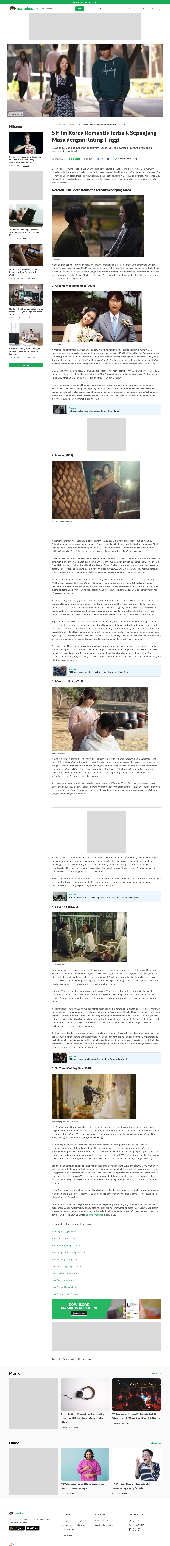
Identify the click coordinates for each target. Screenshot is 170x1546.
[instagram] (138, 1529)
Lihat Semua (26, 365)
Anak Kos (132, 4)
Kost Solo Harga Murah (63, 1280)
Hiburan (71, 124)
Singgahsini (81, 1525)
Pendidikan (144, 4)
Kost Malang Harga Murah (65, 1273)
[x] (134, 1529)
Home (54, 124)
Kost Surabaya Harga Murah (66, 1259)
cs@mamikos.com (138, 1521)
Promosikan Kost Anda (68, 1530)
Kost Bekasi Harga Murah (64, 1287)
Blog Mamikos (82, 1521)
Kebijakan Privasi (101, 1521)
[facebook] (130, 1529)
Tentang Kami (66, 1521)
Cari (79, 4)
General (26, 166)
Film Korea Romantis (66, 1359)
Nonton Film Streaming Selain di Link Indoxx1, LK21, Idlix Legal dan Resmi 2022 (26, 312)
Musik (76, 1427)
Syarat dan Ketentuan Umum (105, 1525)
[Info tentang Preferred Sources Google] (142, 159)
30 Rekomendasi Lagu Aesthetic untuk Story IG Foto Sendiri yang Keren (24, 232)
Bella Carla (74, 158)
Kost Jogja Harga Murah (64, 1231)
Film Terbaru (30, 278)
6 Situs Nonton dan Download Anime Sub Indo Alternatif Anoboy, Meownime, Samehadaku (26, 159)
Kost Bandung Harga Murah (66, 1245)
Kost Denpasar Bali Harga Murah (68, 1252)
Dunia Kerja (156, 4)
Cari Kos (93, 4)
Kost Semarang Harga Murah (66, 1266)
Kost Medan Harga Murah (65, 1294)
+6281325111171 (138, 1525)
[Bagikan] (98, 159)
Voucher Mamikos (106, 4)
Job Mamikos (66, 1525)
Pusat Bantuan (67, 1536)
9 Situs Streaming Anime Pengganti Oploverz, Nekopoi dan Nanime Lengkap (25, 351)
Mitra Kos (121, 4)
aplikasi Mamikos (95, 1214)
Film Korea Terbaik (85, 1359)
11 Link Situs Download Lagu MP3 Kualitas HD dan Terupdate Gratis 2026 (82, 1418)
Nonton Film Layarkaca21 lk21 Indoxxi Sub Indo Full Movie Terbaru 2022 (25, 272)
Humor (74, 1493)
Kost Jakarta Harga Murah (65, 1238)
